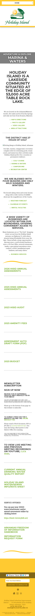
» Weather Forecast (18, 201)
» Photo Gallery (18, 122)
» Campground (17, 166)
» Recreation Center (18, 169)
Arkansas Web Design (23, 613)
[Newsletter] (17, 594)
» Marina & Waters (18, 164)
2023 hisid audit (14, 307)
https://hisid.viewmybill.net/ (16, 518)
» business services (17, 254)
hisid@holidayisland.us (17, 608)
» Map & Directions (18, 120)
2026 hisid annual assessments (15, 269)
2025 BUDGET (12, 361)
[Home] (14, 594)
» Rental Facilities (18, 208)
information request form (13, 537)
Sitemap (29, 612)
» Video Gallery (18, 125)
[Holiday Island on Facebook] (17, 590)
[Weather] (20, 594)
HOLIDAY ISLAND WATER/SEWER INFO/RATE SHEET (14, 484)
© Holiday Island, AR (8, 612)
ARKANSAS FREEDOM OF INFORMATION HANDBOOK (16, 529)
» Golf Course (18, 161)
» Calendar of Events (17, 204)
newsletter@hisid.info (18, 426)
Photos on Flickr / (11, 613)
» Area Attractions (18, 128)
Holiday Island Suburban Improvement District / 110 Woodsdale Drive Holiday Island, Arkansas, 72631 (17, 603)
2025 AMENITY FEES (15, 323)
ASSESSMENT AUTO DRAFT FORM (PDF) (15, 342)
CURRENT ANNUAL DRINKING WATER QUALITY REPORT (15, 471)
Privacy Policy (20, 612)
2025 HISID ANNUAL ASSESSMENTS (15, 288)
